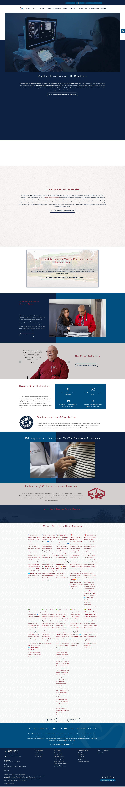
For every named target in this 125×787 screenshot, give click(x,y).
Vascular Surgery (57, 765)
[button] (123, 31)
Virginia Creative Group (22, 780)
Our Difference (38, 753)
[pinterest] (110, 777)
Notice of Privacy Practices (9, 783)
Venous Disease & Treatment (60, 767)
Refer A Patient (101, 753)
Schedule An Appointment (83, 761)
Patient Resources (82, 754)
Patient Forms (81, 753)
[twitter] (105, 777)
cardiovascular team (76, 83)
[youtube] (113, 777)
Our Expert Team (38, 756)
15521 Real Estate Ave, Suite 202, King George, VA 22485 (15, 766)
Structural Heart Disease (59, 761)
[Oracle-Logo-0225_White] (11, 749)
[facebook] (102, 777)
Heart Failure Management (59, 756)
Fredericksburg (40, 85)
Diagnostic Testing (57, 753)
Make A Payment (81, 758)
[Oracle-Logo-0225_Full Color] (25, 7)
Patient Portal (81, 756)
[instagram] (107, 777)
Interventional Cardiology (59, 760)
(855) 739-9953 (15, 756)
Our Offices (80, 760)
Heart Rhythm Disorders (59, 758)
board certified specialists (52, 197)
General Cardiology (58, 754)
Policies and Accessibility (8, 782)
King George (49, 85)
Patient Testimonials (39, 754)
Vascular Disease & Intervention (60, 763)
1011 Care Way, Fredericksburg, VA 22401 (12, 761)
